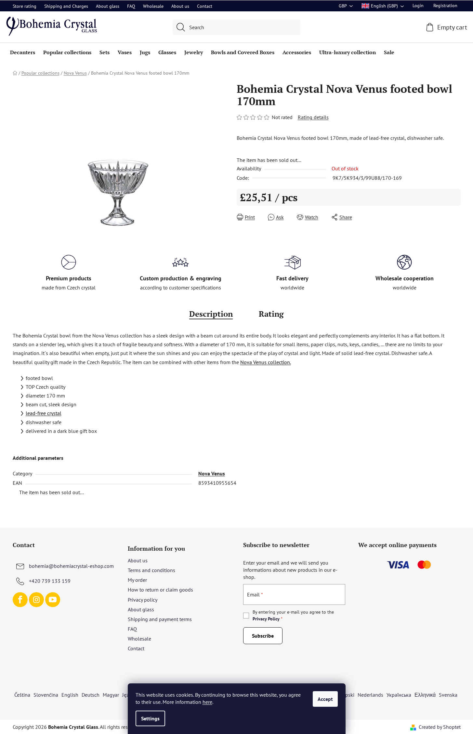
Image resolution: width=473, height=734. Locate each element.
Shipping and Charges (66, 6)
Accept (325, 699)
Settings (150, 718)
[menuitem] (22, 52)
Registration (445, 5)
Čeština (22, 694)
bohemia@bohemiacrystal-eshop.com (71, 566)
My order (137, 580)
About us (180, 6)
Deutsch (90, 694)
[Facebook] (20, 599)
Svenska (448, 694)
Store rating (24, 6)
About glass (107, 6)
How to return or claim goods (160, 589)
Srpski (347, 694)
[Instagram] (36, 599)
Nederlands (370, 694)
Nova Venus (211, 473)
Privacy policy (142, 599)
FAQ (131, 6)
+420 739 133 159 (50, 581)
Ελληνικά (425, 694)
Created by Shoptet (440, 727)
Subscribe (263, 635)
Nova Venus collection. (265, 362)
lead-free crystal (43, 413)
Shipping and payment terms (160, 619)
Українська (399, 694)
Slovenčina (45, 694)
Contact (204, 6)
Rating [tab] (271, 314)
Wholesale (153, 6)
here (207, 702)
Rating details (313, 117)
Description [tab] (211, 314)
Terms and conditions (151, 570)
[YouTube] (52, 599)
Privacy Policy (266, 619)
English (69, 694)
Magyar (111, 694)
